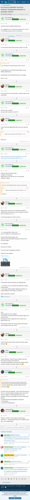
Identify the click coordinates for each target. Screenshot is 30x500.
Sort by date (11, 35)
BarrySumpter (7, 14)
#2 (28, 44)
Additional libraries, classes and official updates (19, 442)
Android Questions (14, 450)
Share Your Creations (13, 456)
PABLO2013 (6, 450)
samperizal (6, 473)
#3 (28, 60)
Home (2, 487)
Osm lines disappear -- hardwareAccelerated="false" (15, 448)
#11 (28, 279)
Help (24, 486)
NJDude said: (5, 63)
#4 (28, 91)
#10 (28, 229)
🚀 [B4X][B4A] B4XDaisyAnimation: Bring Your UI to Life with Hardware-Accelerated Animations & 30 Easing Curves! (16, 437)
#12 (28, 309)
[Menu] (2, 2)
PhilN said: (4, 380)
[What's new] (28, 1)
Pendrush (6, 463)
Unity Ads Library (16, 461)
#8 (28, 170)
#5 (28, 107)
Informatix (8, 371)
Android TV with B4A (20, 455)
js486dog (6, 456)
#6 (28, 124)
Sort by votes (19, 35)
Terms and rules (10, 486)
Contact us (3, 486)
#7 (28, 153)
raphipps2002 (9, 409)
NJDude (7, 39)
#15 (28, 376)
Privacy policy (18, 486)
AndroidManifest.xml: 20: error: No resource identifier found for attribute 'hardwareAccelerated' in (15, 469)
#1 (28, 23)
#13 (28, 339)
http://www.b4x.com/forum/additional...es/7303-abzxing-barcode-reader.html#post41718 (14, 157)
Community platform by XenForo (13, 490)
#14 (28, 356)
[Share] (26, 23)
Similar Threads (25, 14)
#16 (28, 415)
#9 (28, 208)
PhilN (6, 350)
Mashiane (6, 442)
